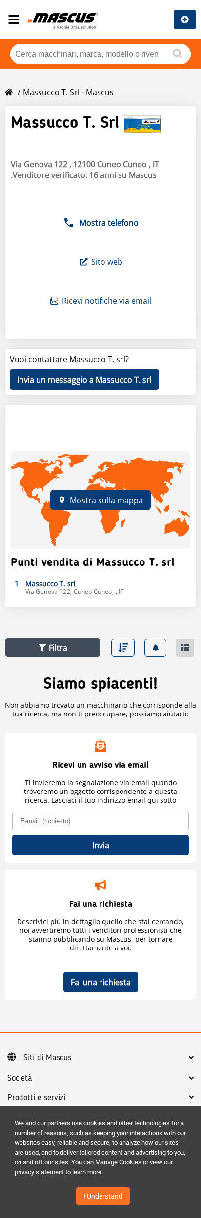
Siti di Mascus (47, 1057)
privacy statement (39, 1172)
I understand (102, 1196)
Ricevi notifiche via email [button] (106, 300)
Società (19, 1078)
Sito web (106, 261)
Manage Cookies (118, 1162)
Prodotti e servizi (36, 1097)
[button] (52, 647)
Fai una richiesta (101, 982)
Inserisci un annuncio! (185, 19)
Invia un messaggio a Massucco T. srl (84, 379)
